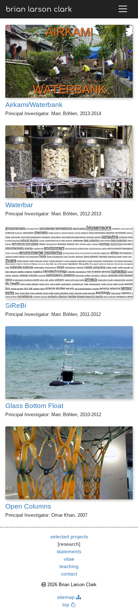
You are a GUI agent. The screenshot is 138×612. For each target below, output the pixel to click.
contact (69, 574)
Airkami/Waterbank (34, 104)
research (69, 544)
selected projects (69, 536)
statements (69, 551)
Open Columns (28, 506)
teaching (69, 566)
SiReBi (15, 305)
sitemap (66, 597)
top (66, 604)
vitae (69, 559)
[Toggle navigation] (122, 9)
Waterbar (19, 205)
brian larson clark (39, 9)
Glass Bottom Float (34, 405)
